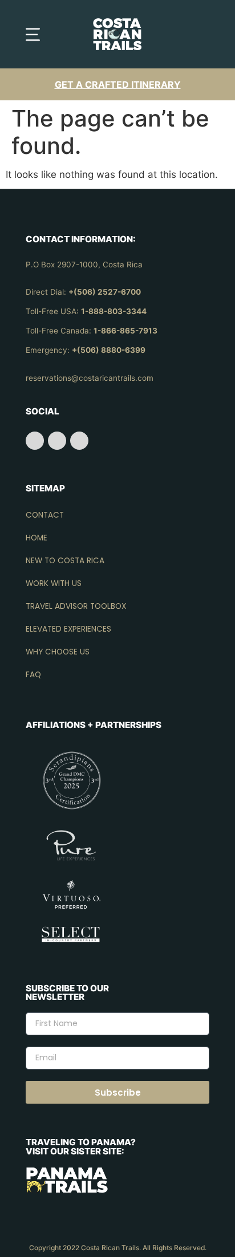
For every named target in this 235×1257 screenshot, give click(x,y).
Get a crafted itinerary (118, 84)
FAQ (33, 674)
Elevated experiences (68, 629)
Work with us (54, 583)
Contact (45, 515)
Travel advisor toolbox (76, 606)
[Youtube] (79, 441)
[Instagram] (57, 441)
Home (36, 537)
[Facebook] (35, 441)
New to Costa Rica (65, 560)
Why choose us (58, 651)
